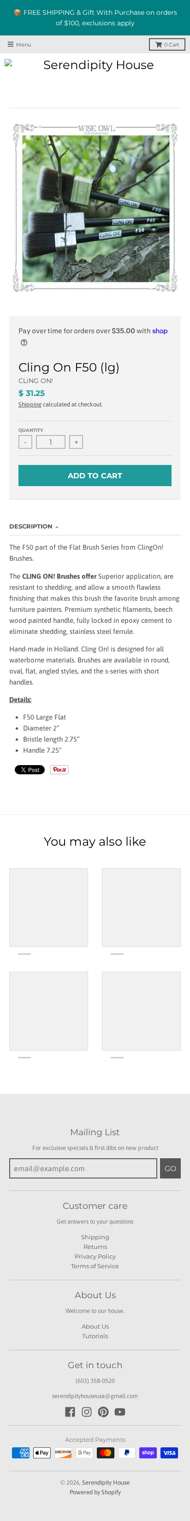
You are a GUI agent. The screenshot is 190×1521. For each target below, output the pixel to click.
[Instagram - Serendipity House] (86, 1411)
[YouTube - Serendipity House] (119, 1411)
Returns (95, 1246)
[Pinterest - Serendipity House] (103, 1411)
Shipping (30, 404)
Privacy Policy (95, 1256)
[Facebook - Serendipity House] (70, 1411)
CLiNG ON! (35, 381)
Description (31, 526)
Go (170, 1168)
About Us (95, 1326)
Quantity (30, 430)
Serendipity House (106, 1482)
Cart (171, 44)
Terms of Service (95, 1266)
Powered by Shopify (95, 1492)
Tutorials (95, 1336)
